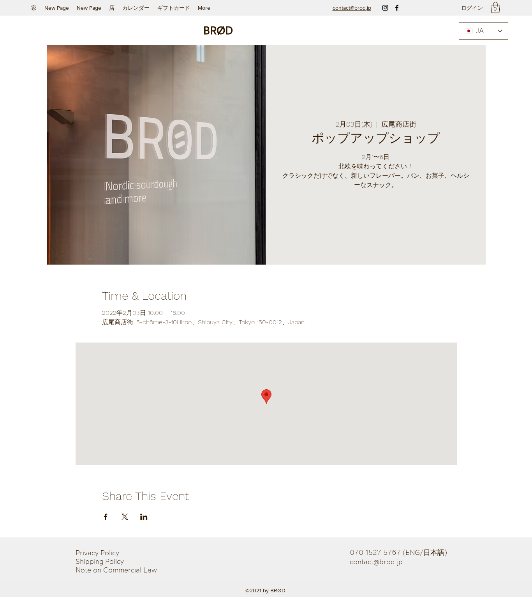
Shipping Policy (100, 561)
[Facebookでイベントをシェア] (105, 517)
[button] (495, 7)
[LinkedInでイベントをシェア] (144, 517)
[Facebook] (397, 8)
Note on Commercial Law (116, 569)
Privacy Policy (98, 552)
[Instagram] (385, 8)
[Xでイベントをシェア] (125, 517)
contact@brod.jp (376, 561)
